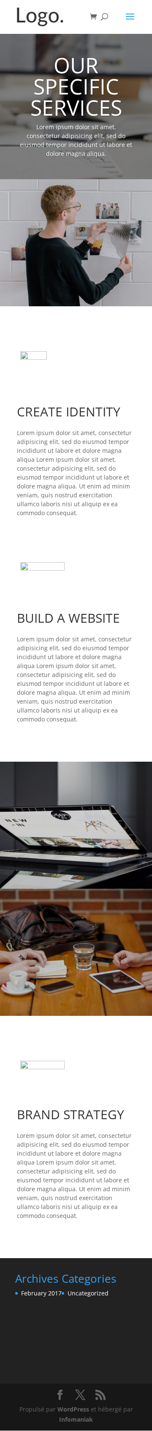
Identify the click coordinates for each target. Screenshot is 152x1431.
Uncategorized (88, 1293)
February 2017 (41, 1293)
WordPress (73, 1409)
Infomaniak (76, 1419)
